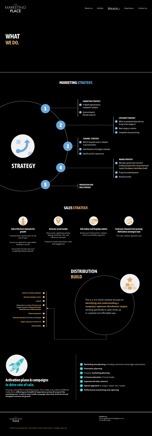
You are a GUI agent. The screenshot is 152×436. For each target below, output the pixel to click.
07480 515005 (106, 420)
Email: (103, 417)
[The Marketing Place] (15, 4)
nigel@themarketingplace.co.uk (113, 418)
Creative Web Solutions (45, 428)
